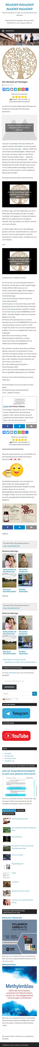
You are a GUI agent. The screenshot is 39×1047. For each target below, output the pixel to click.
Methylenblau (9, 964)
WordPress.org (9, 761)
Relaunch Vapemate (12, 917)
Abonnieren (9, 687)
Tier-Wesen (15, 882)
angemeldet (12, 673)
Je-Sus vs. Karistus (17, 855)
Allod (19, 149)
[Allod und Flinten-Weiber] (19, 409)
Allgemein (7, 85)
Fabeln (14, 873)
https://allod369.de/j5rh (11, 546)
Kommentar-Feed (10, 758)
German (8, 699)
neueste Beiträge (8, 810)
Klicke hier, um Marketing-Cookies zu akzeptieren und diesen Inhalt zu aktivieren (19, 128)
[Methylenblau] (19, 1015)
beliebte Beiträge (8, 813)
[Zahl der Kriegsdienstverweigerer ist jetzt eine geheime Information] (19, 796)
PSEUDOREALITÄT (17, 864)
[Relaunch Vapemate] (19, 954)
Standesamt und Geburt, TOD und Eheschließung (20, 662)
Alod (12, 85)
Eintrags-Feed (9, 756)
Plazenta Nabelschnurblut (20, 819)
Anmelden (8, 753)
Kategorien (20, 810)
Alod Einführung (17, 837)
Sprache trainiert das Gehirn (21, 891)
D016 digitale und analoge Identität (14, 659)
